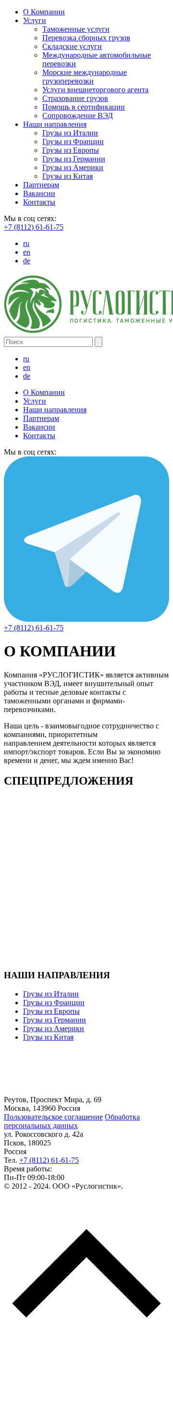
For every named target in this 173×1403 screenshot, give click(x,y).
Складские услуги (72, 46)
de (26, 261)
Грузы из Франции (73, 141)
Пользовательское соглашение (53, 1117)
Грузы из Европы (70, 150)
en (26, 252)
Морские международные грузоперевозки (84, 76)
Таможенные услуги (76, 29)
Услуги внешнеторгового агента (95, 90)
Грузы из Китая (67, 176)
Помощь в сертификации (83, 107)
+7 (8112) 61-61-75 (33, 227)
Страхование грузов (75, 98)
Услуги (34, 20)
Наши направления (54, 124)
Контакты (39, 202)
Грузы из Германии (73, 159)
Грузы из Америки (72, 167)
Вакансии (39, 193)
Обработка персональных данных (72, 1121)
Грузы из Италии (70, 133)
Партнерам (41, 185)
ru (26, 243)
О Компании (44, 12)
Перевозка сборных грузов (86, 38)
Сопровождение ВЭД (77, 115)
